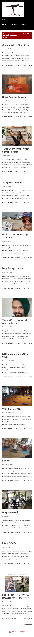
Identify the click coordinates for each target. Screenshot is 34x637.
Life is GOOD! (9, 543)
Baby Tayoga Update (12, 268)
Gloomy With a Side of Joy (15, 45)
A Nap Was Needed (12, 182)
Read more (28, 65)
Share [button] (4, 65)
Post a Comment (14, 65)
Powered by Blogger (18, 632)
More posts (27, 625)
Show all (27, 34)
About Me (14, 24)
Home (4, 24)
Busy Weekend (10, 512)
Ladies (5, 460)
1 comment (12, 618)
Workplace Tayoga (12, 408)
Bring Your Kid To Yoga (14, 97)
